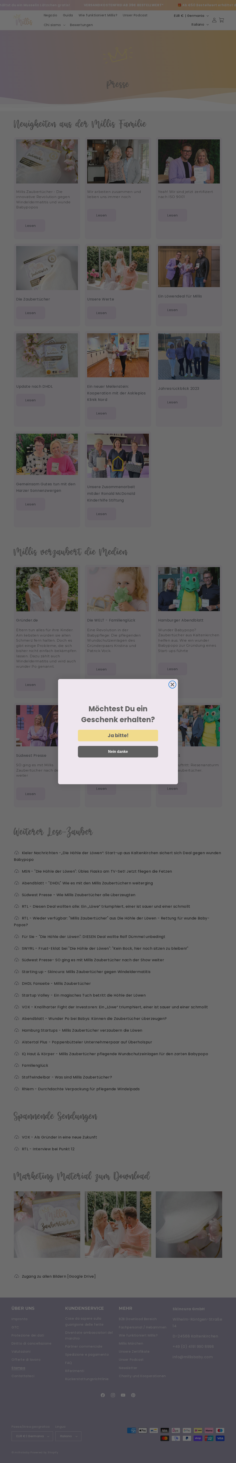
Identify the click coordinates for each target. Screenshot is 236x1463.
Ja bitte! (118, 735)
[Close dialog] (172, 684)
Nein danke (118, 752)
